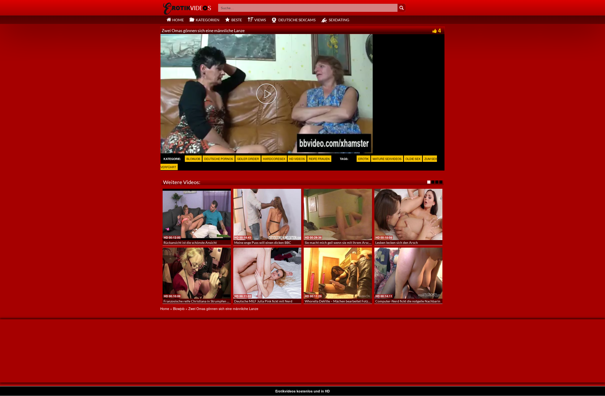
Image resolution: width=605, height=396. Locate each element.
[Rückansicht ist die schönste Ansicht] (197, 214)
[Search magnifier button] (402, 8)
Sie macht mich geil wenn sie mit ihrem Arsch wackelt (344, 243)
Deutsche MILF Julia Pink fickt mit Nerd (263, 301)
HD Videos (297, 159)
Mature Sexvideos (387, 159)
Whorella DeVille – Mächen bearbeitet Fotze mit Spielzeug (347, 301)
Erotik (363, 159)
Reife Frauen (319, 159)
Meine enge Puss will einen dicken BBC (262, 243)
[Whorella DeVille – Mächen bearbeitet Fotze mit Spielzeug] (338, 273)
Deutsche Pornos (218, 159)
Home (164, 308)
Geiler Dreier (248, 159)
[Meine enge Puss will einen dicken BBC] (267, 214)
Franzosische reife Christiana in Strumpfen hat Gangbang (205, 301)
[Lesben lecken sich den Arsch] (408, 214)
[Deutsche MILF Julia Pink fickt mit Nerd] (267, 273)
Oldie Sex (413, 159)
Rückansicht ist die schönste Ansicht (190, 243)
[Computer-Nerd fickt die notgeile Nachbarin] (408, 273)
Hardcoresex (274, 159)
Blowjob (193, 159)
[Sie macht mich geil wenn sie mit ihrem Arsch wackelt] (338, 214)
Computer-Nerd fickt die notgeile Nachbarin (407, 301)
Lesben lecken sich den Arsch (396, 243)
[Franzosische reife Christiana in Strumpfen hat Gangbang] (197, 273)
